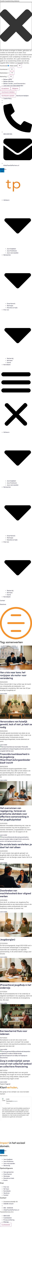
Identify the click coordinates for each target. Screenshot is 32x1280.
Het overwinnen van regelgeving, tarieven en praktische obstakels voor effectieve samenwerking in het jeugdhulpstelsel (14, 814)
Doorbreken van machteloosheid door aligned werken (15, 893)
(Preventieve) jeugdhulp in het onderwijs (15, 986)
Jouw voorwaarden (12, 253)
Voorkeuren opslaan (7, 95)
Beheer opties (7, 79)
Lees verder (3, 693)
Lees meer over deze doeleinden (13, 85)
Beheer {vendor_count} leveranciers (14, 83)
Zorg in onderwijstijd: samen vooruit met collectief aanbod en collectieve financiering (15, 1063)
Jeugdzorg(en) (7, 939)
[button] (16, 25)
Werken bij (10, 358)
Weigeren (15, 88)
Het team (10, 360)
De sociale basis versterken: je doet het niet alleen (16, 846)
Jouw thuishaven (12, 251)
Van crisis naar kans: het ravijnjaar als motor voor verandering (13, 675)
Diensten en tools (12, 308)
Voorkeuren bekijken (8, 92)
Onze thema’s (11, 303)
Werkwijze (10, 305)
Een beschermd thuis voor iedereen (13, 1032)
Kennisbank (6, 364)
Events (9, 362)
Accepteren (5, 88)
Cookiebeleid (5, 1225)
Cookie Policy (7, 98)
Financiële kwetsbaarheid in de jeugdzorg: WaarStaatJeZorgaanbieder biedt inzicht (15, 758)
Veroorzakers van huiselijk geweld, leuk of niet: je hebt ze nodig (16, 724)
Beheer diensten (8, 81)
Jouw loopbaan (11, 249)
